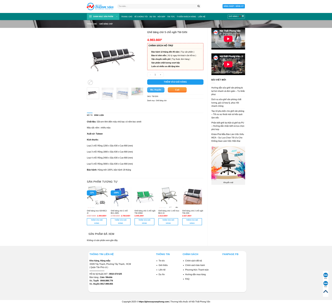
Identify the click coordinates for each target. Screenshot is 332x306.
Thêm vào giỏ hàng (175, 82)
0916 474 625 (115, 274)
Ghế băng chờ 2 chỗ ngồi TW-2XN (192, 212)
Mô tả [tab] (89, 115)
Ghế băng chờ (106, 24)
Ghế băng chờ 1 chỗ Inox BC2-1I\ (168, 212)
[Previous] (91, 57)
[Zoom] (90, 82)
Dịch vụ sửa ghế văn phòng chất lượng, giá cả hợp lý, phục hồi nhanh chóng (226, 102)
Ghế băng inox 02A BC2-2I (97, 212)
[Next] (139, 57)
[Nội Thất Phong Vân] (100, 6)
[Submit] (198, 6)
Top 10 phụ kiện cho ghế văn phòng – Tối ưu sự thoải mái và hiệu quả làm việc (227, 114)
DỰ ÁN (153, 17)
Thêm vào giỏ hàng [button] (97, 221)
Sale (325, 278)
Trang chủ (126, 17)
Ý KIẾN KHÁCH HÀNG (186, 17)
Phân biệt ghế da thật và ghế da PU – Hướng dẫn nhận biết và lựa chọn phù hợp (227, 126)
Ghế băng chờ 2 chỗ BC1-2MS (119, 212)
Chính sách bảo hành (195, 265)
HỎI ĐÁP (161, 17)
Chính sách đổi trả (193, 261)
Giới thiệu (163, 265)
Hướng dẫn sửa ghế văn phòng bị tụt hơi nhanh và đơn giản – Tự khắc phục (228, 91)
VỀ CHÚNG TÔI (141, 17)
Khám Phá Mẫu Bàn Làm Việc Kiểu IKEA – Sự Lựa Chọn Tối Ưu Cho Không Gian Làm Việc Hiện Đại (227, 137)
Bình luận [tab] (99, 115)
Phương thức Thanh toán (197, 270)
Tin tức (171, 17)
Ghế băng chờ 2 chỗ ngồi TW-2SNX (144, 212)
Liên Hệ (201, 17)
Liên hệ (162, 270)
